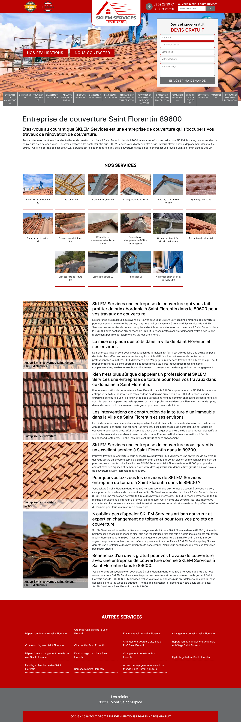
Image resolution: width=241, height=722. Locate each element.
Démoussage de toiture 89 (110, 96)
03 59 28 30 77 (163, 4)
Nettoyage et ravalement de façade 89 (230, 97)
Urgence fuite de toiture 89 (190, 99)
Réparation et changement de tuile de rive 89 (126, 97)
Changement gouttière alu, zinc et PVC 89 (162, 97)
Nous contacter (92, 53)
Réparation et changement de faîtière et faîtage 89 (144, 99)
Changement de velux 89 (52, 96)
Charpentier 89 (25, 96)
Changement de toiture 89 (95, 96)
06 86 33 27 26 (163, 9)
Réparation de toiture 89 (177, 97)
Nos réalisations (45, 53)
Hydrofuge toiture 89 (80, 96)
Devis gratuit (160, 716)
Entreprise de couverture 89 (10, 99)
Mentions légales (134, 716)
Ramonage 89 (216, 96)
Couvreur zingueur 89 (38, 97)
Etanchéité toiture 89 (203, 96)
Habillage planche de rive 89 (66, 97)
